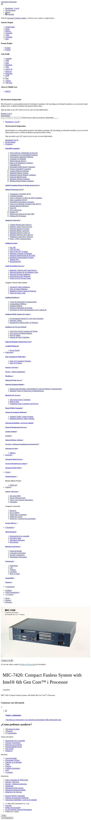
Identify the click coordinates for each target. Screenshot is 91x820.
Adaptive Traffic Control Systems (21, 417)
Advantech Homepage (9, 2)
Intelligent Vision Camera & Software (23, 291)
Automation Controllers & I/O (20, 194)
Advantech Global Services (13, 459)
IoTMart (8, 590)
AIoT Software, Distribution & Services (24, 153)
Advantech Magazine (17, 540)
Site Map (8, 806)
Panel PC (13, 208)
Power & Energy (16, 210)
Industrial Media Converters (19, 231)
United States (10, 27)
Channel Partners (11, 476)
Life (11, 568)
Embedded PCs (15, 165)
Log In (16, 8)
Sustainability (9, 578)
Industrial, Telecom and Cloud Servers (23, 270)
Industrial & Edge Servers (13, 380)
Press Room (14, 542)
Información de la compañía (19, 536)
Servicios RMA (15, 496)
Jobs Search (9, 749)
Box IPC (13, 247)
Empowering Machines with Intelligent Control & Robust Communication (36, 389)
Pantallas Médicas (16, 306)
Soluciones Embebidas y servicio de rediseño (19, 423)
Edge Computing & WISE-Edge (15, 357)
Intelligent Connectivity (12, 220)
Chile (7, 35)
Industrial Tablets (16, 321)
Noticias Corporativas (13, 743)
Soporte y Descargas (11, 491)
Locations (13, 572)
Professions (14, 566)
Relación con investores (12, 546)
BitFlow (13, 453)
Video (7, 764)
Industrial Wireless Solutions (20, 179)
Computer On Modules (18, 159)
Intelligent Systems (11, 243)
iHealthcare (9, 376)
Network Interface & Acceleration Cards (24, 272)
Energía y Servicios (11, 367)
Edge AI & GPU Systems (19, 251)
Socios (7, 472)
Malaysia (8, 71)
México (8, 31)
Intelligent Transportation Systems (22, 258)
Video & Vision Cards (17, 293)
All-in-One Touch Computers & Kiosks (24, 331)
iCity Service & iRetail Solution (21, 333)
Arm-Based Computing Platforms (21, 157)
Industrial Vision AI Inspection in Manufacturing (27, 391)
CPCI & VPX (15, 249)
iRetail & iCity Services (12, 395)
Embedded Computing (12, 148)
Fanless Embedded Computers (20, 169)
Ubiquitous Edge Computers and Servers (24, 404)
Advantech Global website (16, 18)
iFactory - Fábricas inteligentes (15, 372)
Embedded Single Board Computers (22, 167)
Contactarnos (10, 587)
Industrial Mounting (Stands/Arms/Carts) (18, 342)
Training (13, 570)
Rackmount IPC (15, 262)
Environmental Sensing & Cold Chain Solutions (26, 319)
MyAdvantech (10, 10)
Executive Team (15, 538)
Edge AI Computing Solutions (20, 361)
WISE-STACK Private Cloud (20, 278)
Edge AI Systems (16, 363)
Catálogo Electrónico (12, 768)
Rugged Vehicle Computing (13, 408)
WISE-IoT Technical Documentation (23, 519)
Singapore (8, 73)
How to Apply (15, 574)
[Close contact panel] (1, 707)
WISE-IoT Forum (16, 517)
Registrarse (9, 8)
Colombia (10, 14)
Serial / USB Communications (20, 239)
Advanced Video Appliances (20, 287)
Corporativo (9, 527)
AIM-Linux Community (18, 515)
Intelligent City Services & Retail (15, 327)
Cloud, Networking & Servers (14, 266)
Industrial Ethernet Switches (19, 229)
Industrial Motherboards (18, 177)
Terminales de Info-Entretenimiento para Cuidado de (28, 310)
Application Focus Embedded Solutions (24, 155)
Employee (8, 582)
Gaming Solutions (11, 431)
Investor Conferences (17, 555)
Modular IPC (14, 260)
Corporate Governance (18, 553)
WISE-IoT (13, 485)
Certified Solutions (16, 196)
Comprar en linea (13, 729)
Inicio (7, 598)
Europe (7, 48)
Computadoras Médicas (18, 304)
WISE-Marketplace (12, 592)
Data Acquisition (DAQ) (18, 200)
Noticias (8, 766)
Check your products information (21, 500)
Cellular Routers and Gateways (21, 225)
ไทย (6, 78)
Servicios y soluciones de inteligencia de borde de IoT (22, 444)
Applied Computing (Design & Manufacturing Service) (22, 185)
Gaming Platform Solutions (19, 171)
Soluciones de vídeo (11, 448)
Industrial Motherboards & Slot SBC (22, 255)
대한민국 (8, 69)
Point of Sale (14, 402)
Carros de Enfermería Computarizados (23, 302)
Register (4, 114)
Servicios (8, 455)
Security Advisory (11, 523)
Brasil (7, 29)
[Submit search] (55, 118)
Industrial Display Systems (19, 173)
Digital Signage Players (18, 161)
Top (4, 815)
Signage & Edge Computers (19, 337)
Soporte (8, 487)
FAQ (7, 770)
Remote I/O (14, 212)
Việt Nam (8, 83)
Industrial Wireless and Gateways (21, 235)
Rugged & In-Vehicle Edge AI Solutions (24, 323)
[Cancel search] (57, 118)
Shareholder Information (18, 557)
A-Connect (9, 594)
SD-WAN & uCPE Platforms (20, 276)
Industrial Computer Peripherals (21, 253)
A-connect (9, 772)
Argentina (8, 33)
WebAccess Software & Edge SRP (22, 214)
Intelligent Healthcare (12, 297)
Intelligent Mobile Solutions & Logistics (17, 314)
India (7, 63)
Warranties (13, 502)
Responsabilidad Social (13, 747)
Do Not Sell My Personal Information (18, 810)
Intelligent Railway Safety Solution (22, 419)
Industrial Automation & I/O (14, 189)
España (7, 50)
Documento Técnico (12, 760)
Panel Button (5, 116)
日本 (7, 67)
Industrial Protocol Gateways (20, 233)
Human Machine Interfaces (19, 206)
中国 (7, 61)
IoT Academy (14, 513)
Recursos (13, 511)
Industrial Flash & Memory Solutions (23, 175)
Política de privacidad (12, 808)
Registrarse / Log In (12, 122)
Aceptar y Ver (6, 661)
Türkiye (8, 81)
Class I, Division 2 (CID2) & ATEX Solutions (26, 198)
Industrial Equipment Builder (14, 384)
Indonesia (8, 65)
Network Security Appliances (20, 274)
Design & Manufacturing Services (15, 427)
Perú (7, 39)
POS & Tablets (15, 335)
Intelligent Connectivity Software (21, 237)
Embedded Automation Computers (22, 202)
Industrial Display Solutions (14, 440)
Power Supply (15, 350)
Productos (8, 144)
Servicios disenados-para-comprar (16, 463)
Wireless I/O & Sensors (18, 216)
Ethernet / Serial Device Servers (21, 227)
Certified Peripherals (12, 346)
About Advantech (10, 532)
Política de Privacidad (28, 664)
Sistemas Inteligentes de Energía (21, 308)
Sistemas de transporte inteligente (15, 412)
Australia (8, 58)
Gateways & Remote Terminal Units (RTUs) (25, 204)
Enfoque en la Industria (13, 762)
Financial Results (16, 551)
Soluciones (9, 352)
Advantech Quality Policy (13, 468)
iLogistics (8, 436)
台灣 (7, 76)
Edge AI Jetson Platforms (19, 289)
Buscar (7, 12)
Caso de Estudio (11, 758)
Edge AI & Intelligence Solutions (21, 163)
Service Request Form (17, 498)
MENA (8, 91)
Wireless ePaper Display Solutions (22, 181)
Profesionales (9, 561)
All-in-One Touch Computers (20, 400)
